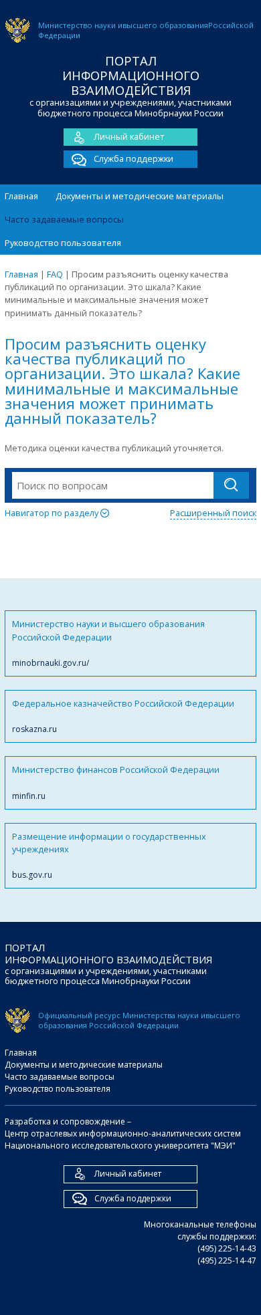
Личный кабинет (129, 136)
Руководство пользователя (63, 243)
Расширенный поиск (213, 513)
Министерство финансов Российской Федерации (116, 782)
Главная (21, 196)
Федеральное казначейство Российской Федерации (123, 716)
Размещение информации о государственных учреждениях (109, 855)
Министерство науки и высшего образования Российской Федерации (108, 643)
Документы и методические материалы (140, 196)
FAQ (55, 274)
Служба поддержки (133, 158)
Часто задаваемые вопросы (64, 219)
